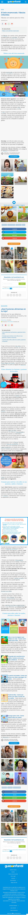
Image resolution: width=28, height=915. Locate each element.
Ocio (2, 9)
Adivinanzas (4, 224)
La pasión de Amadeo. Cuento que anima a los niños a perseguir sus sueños (17, 677)
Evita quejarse (19, 560)
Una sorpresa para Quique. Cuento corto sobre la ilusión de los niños (7, 781)
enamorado (9, 72)
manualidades (20, 432)
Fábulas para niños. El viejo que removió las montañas (7, 182)
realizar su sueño (19, 578)
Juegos (23, 224)
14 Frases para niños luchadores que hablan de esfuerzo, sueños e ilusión (20, 754)
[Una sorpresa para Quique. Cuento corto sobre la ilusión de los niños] (7, 784)
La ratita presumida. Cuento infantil (20, 169)
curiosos (5, 495)
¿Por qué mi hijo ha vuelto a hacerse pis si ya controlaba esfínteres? (20, 256)
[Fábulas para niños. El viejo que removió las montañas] (7, 184)
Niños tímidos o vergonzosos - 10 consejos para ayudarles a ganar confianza (6, 269)
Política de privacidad (13, 874)
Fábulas (5, 150)
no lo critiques (10, 597)
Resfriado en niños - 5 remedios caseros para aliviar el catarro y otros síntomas (7, 256)
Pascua (16, 442)
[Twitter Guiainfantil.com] (17, 295)
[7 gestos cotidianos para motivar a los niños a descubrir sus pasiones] (7, 771)
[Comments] (12, 24)
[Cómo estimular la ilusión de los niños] (21, 771)
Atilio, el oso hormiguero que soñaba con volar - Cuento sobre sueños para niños (17, 638)
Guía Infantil (13, 908)
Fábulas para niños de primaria (20, 182)
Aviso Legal (13, 876)
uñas (18, 107)
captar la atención (6, 447)
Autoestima (10, 787)
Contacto (13, 878)
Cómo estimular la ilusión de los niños (20, 769)
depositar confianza (11, 548)
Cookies (13, 872)
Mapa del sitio (14, 882)
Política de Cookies (5, 288)
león (3, 112)
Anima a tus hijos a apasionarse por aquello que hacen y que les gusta (7, 754)
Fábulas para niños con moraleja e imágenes (14, 205)
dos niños (18, 346)
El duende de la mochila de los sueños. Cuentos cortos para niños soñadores (16, 658)
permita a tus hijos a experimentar (15, 605)
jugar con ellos (12, 430)
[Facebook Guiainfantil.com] (8, 295)
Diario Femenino (14, 910)
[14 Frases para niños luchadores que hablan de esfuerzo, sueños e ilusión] (21, 757)
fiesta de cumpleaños (12, 444)
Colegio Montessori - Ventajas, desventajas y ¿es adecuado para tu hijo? (21, 270)
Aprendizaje (4, 787)
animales (14, 37)
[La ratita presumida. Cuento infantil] (21, 171)
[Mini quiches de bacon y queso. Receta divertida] (7, 198)
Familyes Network (13, 905)
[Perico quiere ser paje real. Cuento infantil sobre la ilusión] (21, 784)
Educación (4, 306)
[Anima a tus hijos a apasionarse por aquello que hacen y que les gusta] (7, 757)
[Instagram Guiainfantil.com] (14, 295)
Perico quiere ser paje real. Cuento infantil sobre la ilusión (19, 781)
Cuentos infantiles (11, 224)
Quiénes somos (13, 869)
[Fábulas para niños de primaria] (21, 184)
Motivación (6, 737)
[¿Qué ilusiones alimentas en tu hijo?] (7, 171)
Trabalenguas (18, 224)
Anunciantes (13, 880)
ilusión (17, 395)
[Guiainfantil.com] (14, 2)
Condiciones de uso (21, 287)
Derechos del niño (16, 787)
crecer (2, 477)
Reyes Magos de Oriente (7, 363)
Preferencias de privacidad (13, 287)
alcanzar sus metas (6, 591)
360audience (18, 913)
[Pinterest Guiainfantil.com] (11, 295)
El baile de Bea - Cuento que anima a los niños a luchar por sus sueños (16, 696)
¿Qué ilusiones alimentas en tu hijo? (6, 169)
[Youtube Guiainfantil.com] (20, 295)
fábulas (5, 35)
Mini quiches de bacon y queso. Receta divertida (6, 195)
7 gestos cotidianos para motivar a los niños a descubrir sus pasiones (7, 768)
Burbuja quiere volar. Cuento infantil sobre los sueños (16, 716)
